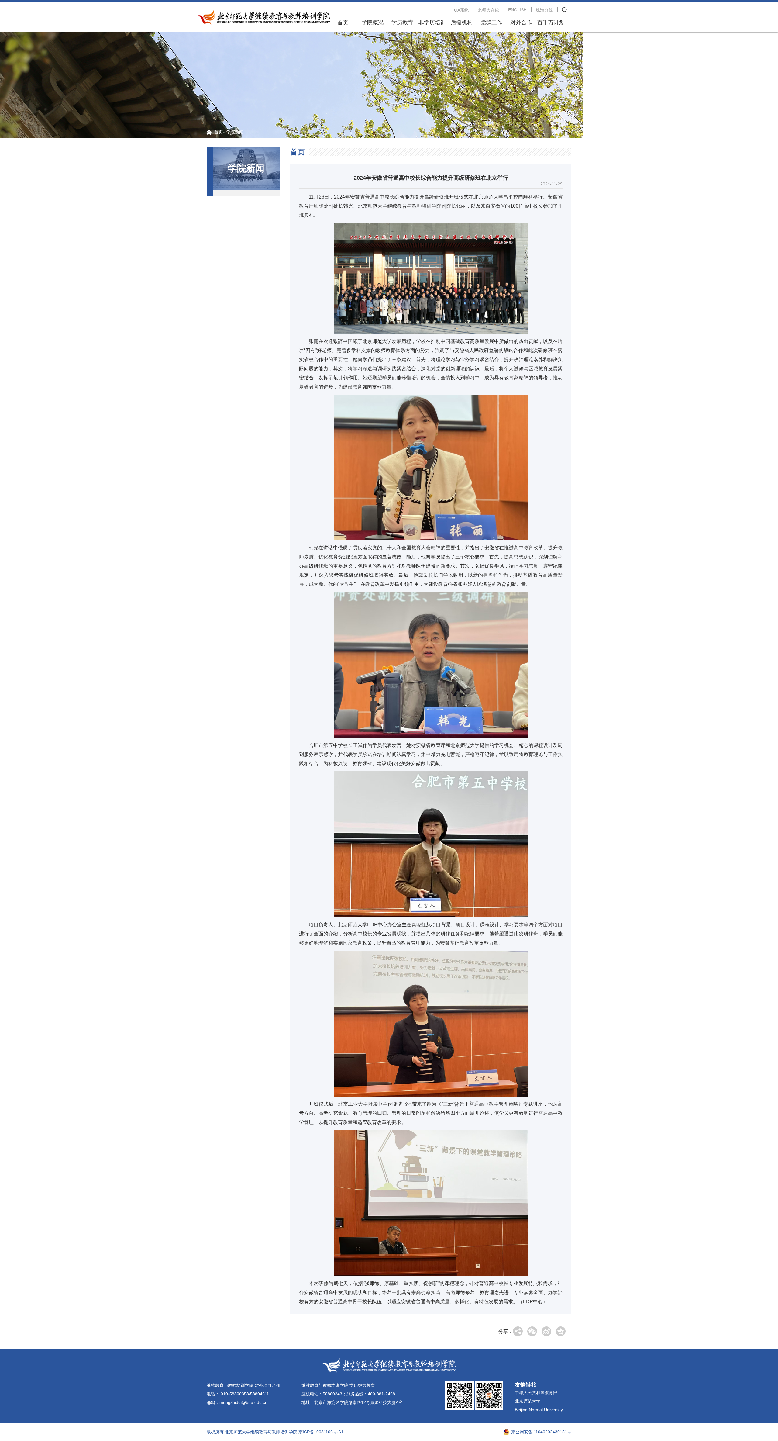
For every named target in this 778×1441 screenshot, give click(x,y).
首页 (342, 22)
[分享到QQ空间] (561, 1331)
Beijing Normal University (539, 1409)
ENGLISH (517, 9)
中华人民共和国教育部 (536, 1392)
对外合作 (521, 22)
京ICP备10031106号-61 (320, 1431)
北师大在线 (488, 10)
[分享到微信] (532, 1331)
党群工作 (491, 22)
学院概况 (373, 22)
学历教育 (402, 22)
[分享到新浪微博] (546, 1331)
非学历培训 (432, 22)
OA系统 (461, 10)
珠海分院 (544, 10)
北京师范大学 (527, 1401)
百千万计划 (551, 22)
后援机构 (462, 22)
